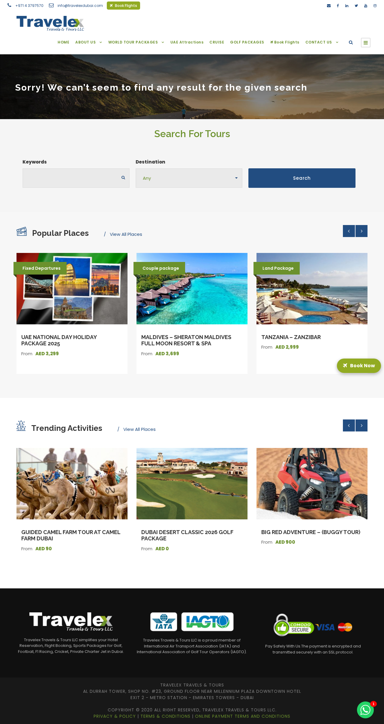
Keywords (34, 162)
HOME (63, 42)
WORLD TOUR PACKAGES (133, 42)
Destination (150, 162)
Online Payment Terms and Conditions (242, 716)
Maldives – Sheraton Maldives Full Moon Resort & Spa (186, 340)
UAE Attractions (187, 42)
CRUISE (216, 42)
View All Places (126, 234)
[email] (329, 5)
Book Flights (125, 5)
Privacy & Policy (115, 716)
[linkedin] (346, 5)
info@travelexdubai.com (80, 5)
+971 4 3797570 (29, 5)
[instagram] (375, 5)
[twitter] (356, 5)
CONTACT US (318, 42)
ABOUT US (85, 42)
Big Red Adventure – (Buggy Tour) (310, 532)
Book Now (361, 362)
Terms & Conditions (166, 716)
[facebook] (338, 5)
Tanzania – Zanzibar (291, 337)
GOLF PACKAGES (247, 42)
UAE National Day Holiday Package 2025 (59, 340)
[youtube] (365, 5)
